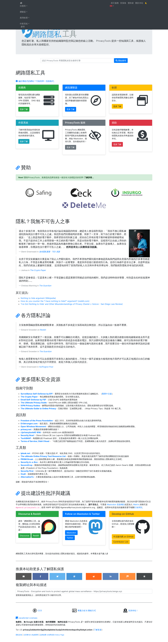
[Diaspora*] (144, 576)
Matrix (136, 504)
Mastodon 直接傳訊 (115, 504)
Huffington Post (46, 367)
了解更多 (98, 629)
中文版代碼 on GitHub (123, 536)
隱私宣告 (19, 635)
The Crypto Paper (38, 270)
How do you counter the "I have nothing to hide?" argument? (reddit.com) (55, 301)
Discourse (24, 535)
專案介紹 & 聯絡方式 (87, 610)
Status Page (59, 635)
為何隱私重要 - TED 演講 (49, 252)
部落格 (123, 3)
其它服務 (115, 3)
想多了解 (24, 109)
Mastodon (71, 532)
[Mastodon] (74, 576)
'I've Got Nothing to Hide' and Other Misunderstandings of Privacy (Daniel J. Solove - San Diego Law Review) (72, 304)
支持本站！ (133, 610)
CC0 (40, 610)
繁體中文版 (107, 393)
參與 (23, 26)
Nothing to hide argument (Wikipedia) (38, 298)
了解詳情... (89, 177)
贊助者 (131, 3)
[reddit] (94, 576)
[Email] (23, 576)
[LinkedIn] (110, 576)
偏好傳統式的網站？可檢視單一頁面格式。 (37, 81)
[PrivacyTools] (84, 32)
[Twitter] (57, 576)
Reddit (43, 330)
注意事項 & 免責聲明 (31, 635)
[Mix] (127, 576)
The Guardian (45, 285)
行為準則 (138, 507)
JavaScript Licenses (27, 618)
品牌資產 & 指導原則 (47, 635)
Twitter (70, 538)
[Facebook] (40, 576)
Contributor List (120, 541)
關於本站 (139, 3)
